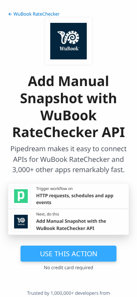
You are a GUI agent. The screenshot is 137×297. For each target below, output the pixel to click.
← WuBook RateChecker (34, 14)
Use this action (68, 253)
